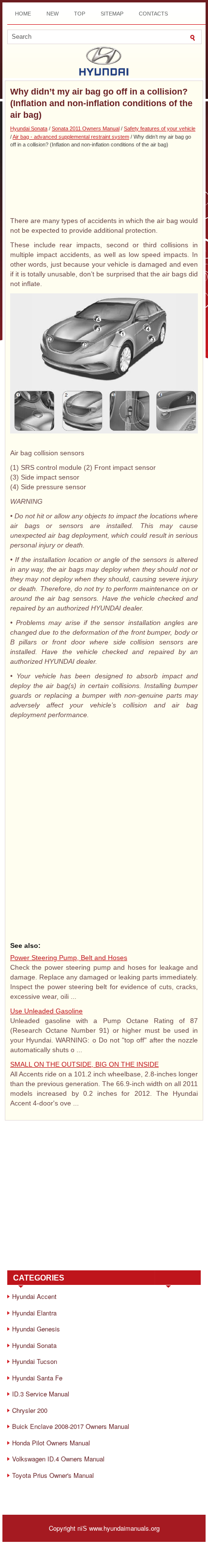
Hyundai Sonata (28, 128)
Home (23, 13)
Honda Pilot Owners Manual (51, 1442)
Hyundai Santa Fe (37, 1377)
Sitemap (112, 13)
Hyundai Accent (34, 1296)
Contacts (153, 13)
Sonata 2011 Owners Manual (85, 128)
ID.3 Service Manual (40, 1393)
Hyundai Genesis (36, 1328)
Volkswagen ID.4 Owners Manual (58, 1458)
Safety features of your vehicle (159, 128)
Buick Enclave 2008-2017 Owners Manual (70, 1426)
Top (79, 13)
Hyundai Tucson (34, 1361)
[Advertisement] (104, 182)
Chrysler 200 (29, 1410)
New (52, 13)
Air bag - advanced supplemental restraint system (71, 137)
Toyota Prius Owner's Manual (53, 1475)
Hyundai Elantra (34, 1312)
